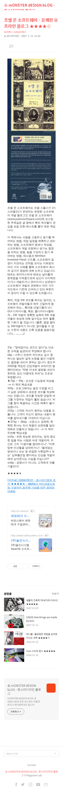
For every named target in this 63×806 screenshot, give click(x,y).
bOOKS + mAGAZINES (15, 32)
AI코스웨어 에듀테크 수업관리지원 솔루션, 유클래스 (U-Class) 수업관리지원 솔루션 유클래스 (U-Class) (21, 522)
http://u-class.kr (20, 511)
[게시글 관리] (24, 566)
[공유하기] (20, 566)
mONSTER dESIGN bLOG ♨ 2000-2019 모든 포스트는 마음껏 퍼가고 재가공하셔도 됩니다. (23, 701)
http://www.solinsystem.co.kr (27, 535)
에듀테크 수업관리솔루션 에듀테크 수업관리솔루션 (20, 516)
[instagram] (30, 785)
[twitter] (23, 785)
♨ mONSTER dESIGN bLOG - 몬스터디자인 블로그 (29, 6)
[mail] (46, 785)
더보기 (55, 594)
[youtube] (38, 785)
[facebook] (16, 785)
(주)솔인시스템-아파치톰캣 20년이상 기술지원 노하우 (21, 540)
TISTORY (31, 765)
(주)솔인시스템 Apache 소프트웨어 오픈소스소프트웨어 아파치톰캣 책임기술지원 (21, 547)
